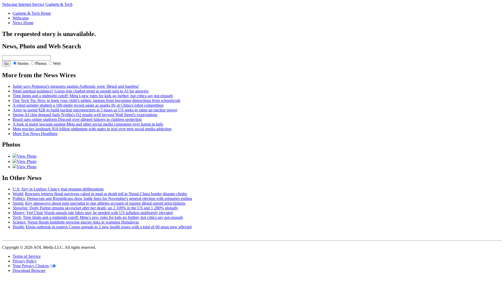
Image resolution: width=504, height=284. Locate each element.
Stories (23, 63)
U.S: (16, 189)
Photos (40, 63)
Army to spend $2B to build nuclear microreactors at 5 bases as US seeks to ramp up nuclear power (95, 110)
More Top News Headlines (35, 133)
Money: (19, 212)
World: (18, 194)
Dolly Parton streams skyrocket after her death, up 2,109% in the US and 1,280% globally (103, 208)
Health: (19, 227)
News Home (23, 22)
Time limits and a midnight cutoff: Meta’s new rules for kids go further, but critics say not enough (93, 96)
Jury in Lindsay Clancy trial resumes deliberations (62, 189)
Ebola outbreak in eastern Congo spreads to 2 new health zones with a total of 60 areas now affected (109, 227)
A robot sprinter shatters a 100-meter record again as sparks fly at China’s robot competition (88, 105)
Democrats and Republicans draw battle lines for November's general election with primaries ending (109, 198)
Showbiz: (20, 208)
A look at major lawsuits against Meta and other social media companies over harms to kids (88, 124)
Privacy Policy (25, 261)
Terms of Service (27, 256)
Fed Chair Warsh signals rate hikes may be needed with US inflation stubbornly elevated (100, 212)
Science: (20, 222)
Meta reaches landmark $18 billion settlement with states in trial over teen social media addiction (92, 129)
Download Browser (29, 270)
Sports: (18, 203)
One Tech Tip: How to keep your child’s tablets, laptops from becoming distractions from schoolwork (96, 100)
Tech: (17, 217)
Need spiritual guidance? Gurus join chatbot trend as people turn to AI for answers (81, 91)
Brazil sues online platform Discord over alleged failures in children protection (77, 119)
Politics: (19, 198)
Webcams (21, 18)
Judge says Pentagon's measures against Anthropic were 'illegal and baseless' (76, 86)
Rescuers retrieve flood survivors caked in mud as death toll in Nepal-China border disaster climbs (106, 194)
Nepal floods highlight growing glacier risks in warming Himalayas (83, 222)
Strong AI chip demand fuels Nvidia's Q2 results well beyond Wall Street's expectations (85, 114)
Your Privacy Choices (31, 266)
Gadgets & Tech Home (32, 13)
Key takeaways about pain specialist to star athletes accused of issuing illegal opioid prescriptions (105, 203)
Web (57, 63)
